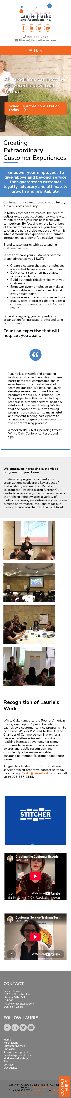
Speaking (9, 1049)
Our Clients (10, 1068)
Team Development (16, 1052)
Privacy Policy (42, 1087)
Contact (8, 1065)
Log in (51, 1093)
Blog (6, 1061)
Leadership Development (19, 1055)
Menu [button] (38, 50)
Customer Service (14, 1046)
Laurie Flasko (41, 1090)
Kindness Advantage (16, 1058)
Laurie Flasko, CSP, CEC (35, 12)
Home (7, 1040)
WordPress (39, 1093)
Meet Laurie (11, 1043)
